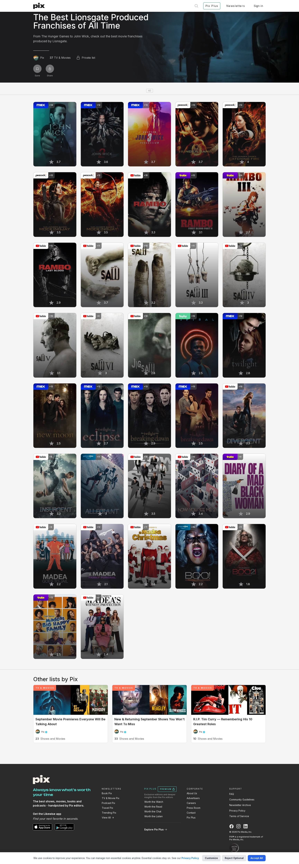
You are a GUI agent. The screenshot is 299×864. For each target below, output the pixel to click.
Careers (191, 803)
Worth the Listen (153, 816)
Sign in (258, 6)
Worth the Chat (152, 811)
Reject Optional (234, 858)
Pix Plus (191, 817)
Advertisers (193, 798)
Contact (191, 812)
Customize (211, 858)
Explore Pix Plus (154, 829)
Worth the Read (153, 806)
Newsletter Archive (240, 805)
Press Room (193, 807)
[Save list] (37, 69)
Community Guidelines (241, 799)
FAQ (231, 794)
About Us (192, 793)
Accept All (257, 858)
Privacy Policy (237, 810)
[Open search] (196, 6)
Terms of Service (239, 816)
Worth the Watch (153, 801)
